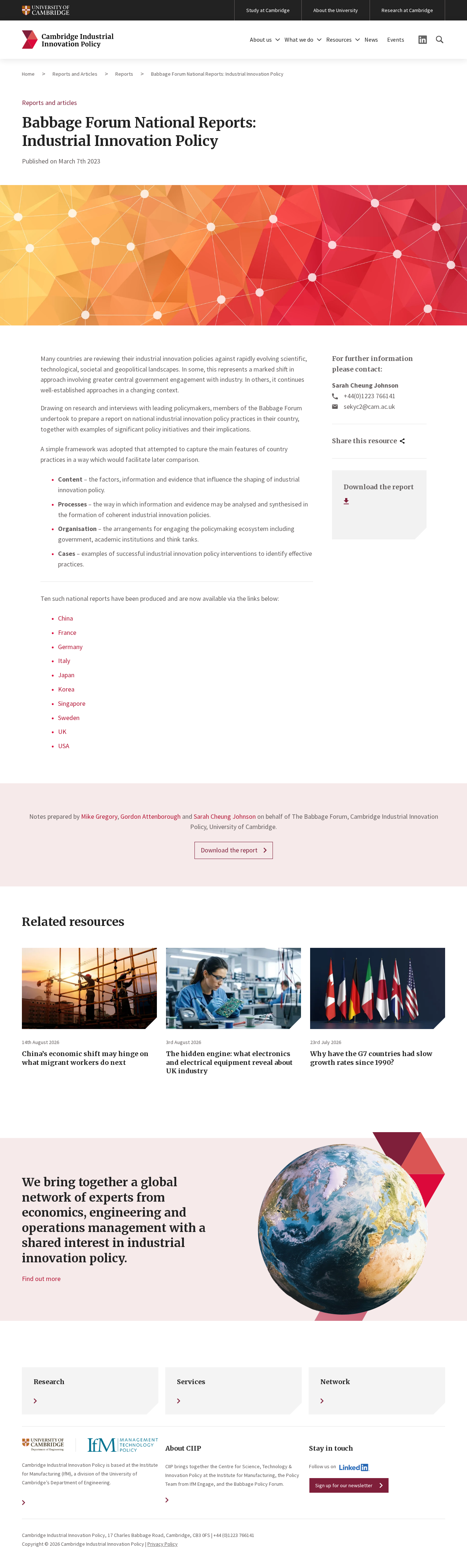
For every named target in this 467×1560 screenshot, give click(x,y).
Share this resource (364, 441)
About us (261, 39)
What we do (299, 39)
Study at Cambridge (268, 10)
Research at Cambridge (407, 10)
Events (395, 39)
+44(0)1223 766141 (369, 396)
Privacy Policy (162, 1544)
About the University (335, 10)
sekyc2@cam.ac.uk (369, 406)
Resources (339, 39)
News (371, 39)
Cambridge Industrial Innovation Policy (68, 39)
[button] (277, 39)
